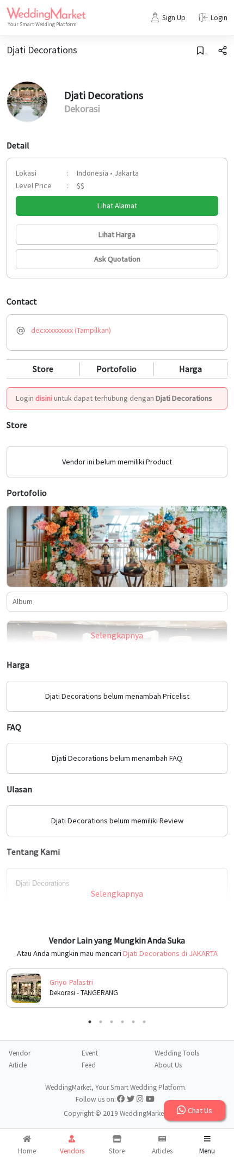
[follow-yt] (150, 1099)
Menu (207, 1150)
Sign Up (174, 17)
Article (18, 1065)
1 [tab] (89, 1021)
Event (90, 1053)
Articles (162, 1150)
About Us (168, 1065)
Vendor (19, 1053)
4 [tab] (122, 1021)
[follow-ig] (140, 1099)
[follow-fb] (121, 1099)
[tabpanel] (117, 988)
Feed (89, 1065)
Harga (190, 368)
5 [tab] (133, 1021)
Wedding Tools (177, 1053)
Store (43, 368)
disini (43, 398)
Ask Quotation (117, 259)
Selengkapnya (117, 635)
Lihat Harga (117, 234)
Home (27, 1150)
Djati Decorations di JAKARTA (170, 953)
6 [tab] (144, 1021)
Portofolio (116, 368)
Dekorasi (82, 108)
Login (219, 17)
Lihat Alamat (117, 205)
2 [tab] (100, 1021)
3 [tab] (111, 1021)
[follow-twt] (130, 1099)
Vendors (72, 1150)
